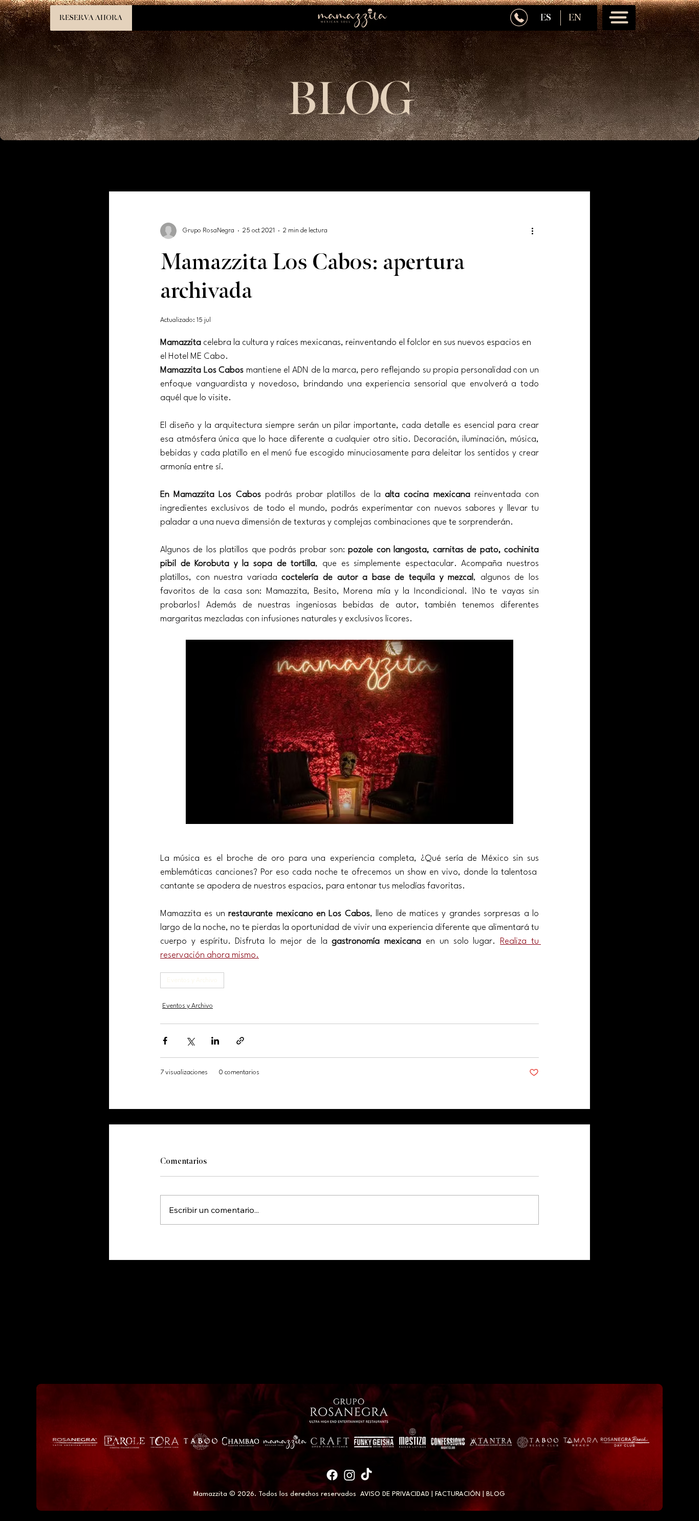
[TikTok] (366, 1475)
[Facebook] (332, 1475)
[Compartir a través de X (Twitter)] (190, 1041)
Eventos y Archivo (192, 980)
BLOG (495, 1494)
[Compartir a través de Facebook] (165, 1041)
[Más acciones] (533, 231)
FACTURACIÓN (457, 1494)
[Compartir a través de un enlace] (240, 1041)
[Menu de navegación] (618, 18)
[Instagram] (349, 1475)
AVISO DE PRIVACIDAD (394, 1494)
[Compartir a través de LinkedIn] (215, 1041)
